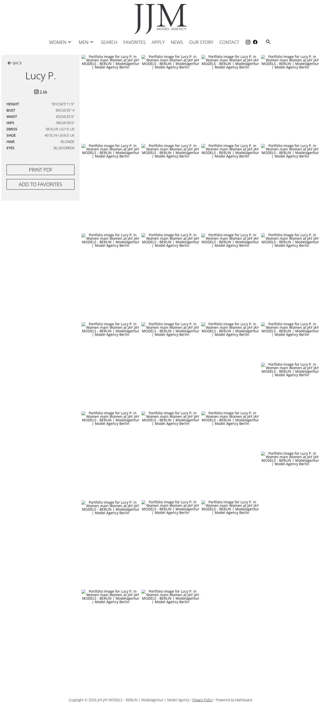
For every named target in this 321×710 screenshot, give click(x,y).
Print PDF (40, 169)
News (177, 42)
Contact (229, 42)
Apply (158, 42)
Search (109, 42)
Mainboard (243, 699)
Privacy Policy (202, 699)
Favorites (134, 42)
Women (61, 42)
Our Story (201, 42)
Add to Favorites (40, 184)
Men (87, 42)
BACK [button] (14, 63)
